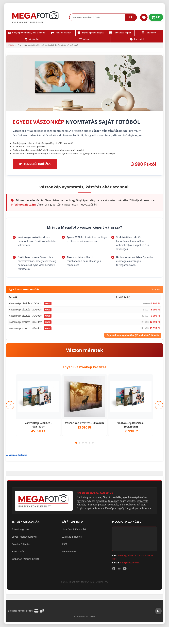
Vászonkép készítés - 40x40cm (25, 328)
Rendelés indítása (37, 164)
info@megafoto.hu (23, 204)
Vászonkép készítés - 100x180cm (38, 424)
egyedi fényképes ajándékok (92, 500)
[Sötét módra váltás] (158, 611)
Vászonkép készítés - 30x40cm (25, 321)
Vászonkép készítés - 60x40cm (84, 423)
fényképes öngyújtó (115, 508)
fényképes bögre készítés (121, 500)
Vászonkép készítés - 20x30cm (25, 309)
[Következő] (159, 405)
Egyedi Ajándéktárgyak (24, 536)
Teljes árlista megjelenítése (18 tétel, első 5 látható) (133, 335)
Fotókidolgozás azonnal (89, 497)
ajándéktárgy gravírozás (132, 504)
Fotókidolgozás (20, 529)
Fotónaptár (18, 551)
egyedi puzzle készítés (139, 508)
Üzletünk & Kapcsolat (74, 529)
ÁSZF (64, 544)
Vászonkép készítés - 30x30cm (25, 315)
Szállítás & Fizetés (72, 536)
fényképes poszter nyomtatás (102, 504)
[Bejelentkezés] (144, 17)
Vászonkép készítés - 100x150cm (130, 424)
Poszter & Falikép (21, 544)
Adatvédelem (69, 551)
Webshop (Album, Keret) (25, 558)
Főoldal (11, 45)
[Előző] (10, 405)
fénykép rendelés (112, 497)
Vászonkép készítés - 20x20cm (25, 303)
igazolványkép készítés (135, 497)
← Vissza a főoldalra (16, 455)
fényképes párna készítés (90, 508)
